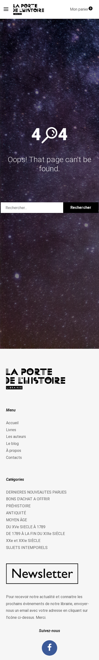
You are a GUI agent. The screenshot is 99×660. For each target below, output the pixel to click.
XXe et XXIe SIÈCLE (23, 540)
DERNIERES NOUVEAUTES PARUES (36, 492)
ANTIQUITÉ (16, 513)
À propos (13, 450)
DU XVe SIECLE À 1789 (25, 527)
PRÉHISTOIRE (18, 506)
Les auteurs (16, 436)
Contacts (14, 457)
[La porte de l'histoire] (29, 9)
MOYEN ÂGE (16, 520)
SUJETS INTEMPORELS (27, 547)
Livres (11, 430)
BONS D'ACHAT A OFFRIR (28, 499)
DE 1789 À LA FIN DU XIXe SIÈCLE (35, 533)
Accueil (12, 423)
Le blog (12, 443)
